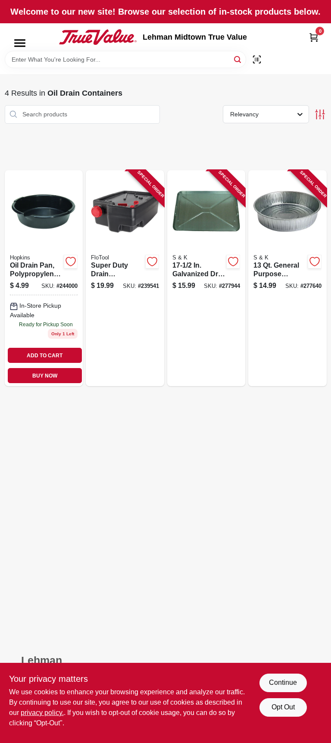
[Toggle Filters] (320, 114)
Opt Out (283, 707)
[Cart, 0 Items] (313, 37)
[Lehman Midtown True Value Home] (98, 37)
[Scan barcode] (257, 59)
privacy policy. (42, 712)
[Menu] (19, 43)
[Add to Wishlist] (71, 261)
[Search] (238, 59)
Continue (283, 682)
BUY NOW (44, 376)
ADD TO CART (44, 356)
